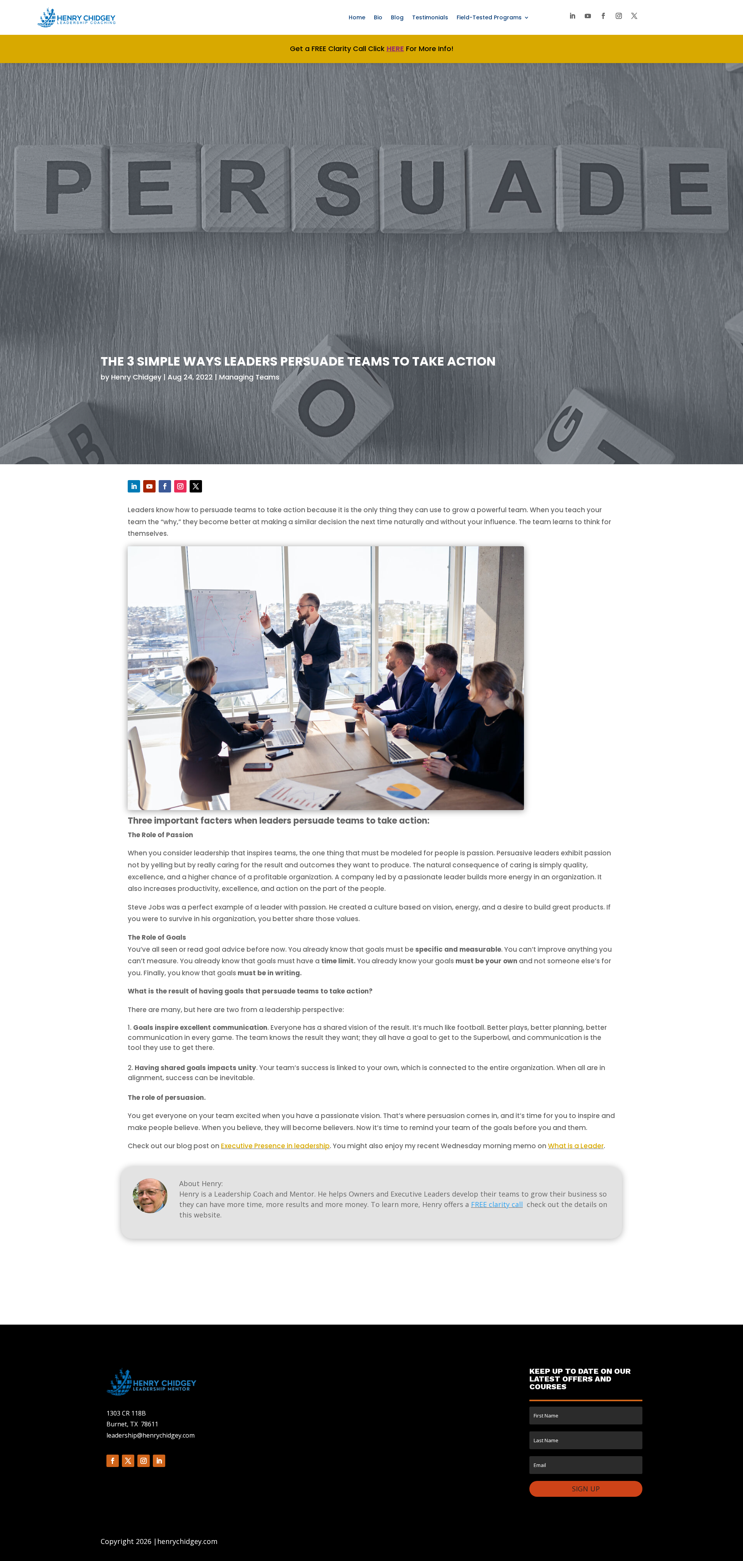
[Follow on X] (634, 16)
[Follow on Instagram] (619, 16)
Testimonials (430, 18)
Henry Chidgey (136, 377)
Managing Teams (249, 377)
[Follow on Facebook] (603, 16)
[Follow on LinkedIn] (572, 16)
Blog (397, 18)
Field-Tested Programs (489, 18)
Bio (378, 18)
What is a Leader (576, 1146)
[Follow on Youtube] (588, 16)
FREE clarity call (497, 1204)
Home (357, 18)
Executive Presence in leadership (275, 1146)
